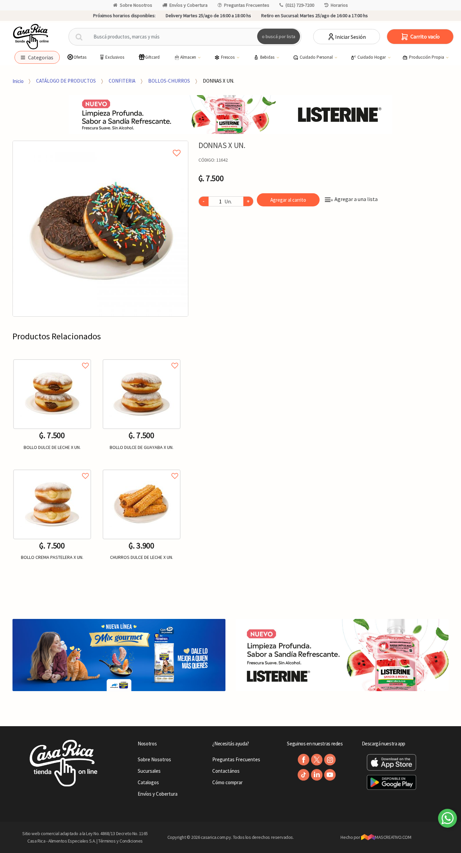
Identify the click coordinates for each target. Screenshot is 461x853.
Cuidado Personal (317, 57)
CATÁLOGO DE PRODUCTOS (66, 81)
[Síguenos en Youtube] (329, 775)
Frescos (228, 57)
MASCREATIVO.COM (393, 837)
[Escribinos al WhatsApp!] (447, 819)
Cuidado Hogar (372, 57)
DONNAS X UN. (218, 81)
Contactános (226, 771)
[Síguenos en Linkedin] (316, 775)
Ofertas (80, 57)
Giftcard (152, 57)
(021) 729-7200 (300, 5)
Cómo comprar (227, 782)
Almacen (188, 57)
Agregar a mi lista (100, 145)
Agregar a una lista (354, 199)
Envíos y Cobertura (188, 5)
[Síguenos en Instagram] (329, 760)
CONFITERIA (122, 81)
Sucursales (149, 771)
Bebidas (267, 57)
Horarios (339, 5)
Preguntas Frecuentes (246, 5)
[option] (100, 228)
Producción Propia (427, 57)
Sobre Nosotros (136, 5)
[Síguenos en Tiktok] (303, 775)
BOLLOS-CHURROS (169, 81)
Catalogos (148, 782)
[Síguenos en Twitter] (316, 760)
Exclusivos (114, 57)
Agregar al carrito (288, 200)
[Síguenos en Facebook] (303, 760)
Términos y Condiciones (120, 841)
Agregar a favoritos (52, 358)
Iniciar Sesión (350, 36)
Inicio (18, 81)
